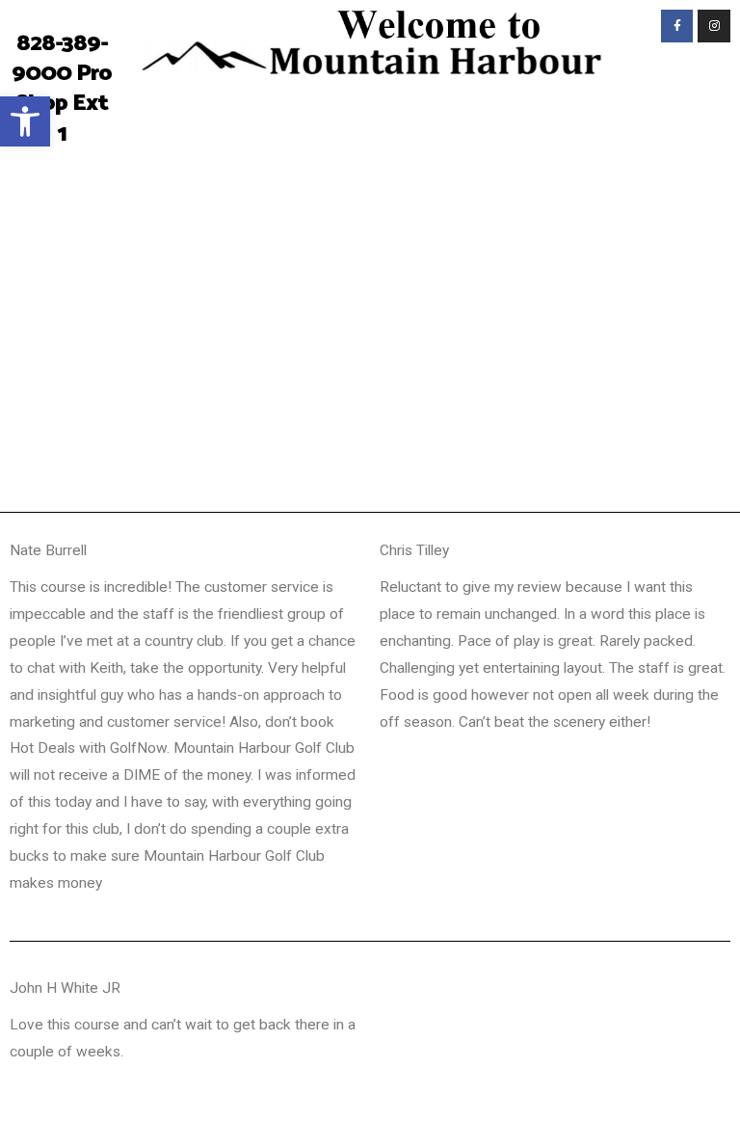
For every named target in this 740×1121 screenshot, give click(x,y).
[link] (25, 121)
